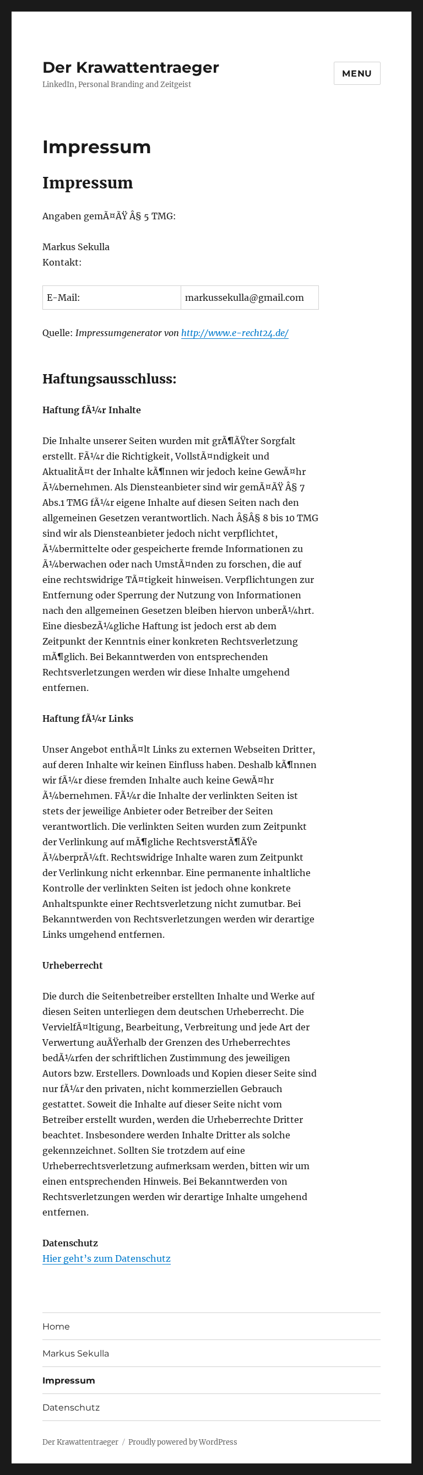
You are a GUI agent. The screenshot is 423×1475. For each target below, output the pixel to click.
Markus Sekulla (75, 1353)
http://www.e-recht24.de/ (235, 332)
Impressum (68, 1380)
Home (56, 1326)
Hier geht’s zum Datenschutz (106, 1258)
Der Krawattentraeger (130, 67)
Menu (357, 73)
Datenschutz (71, 1407)
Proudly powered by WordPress (182, 1442)
